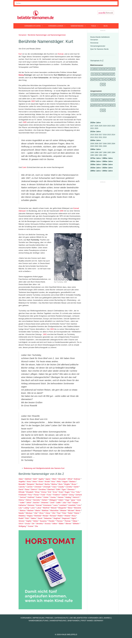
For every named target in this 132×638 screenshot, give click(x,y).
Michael (71, 510)
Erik (49, 492)
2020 (96, 128)
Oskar (47, 513)
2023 (109, 126)
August (65, 482)
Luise (33, 508)
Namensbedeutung (38, 621)
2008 (96, 144)
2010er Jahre (95, 132)
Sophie (28, 521)
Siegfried (56, 518)
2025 (100, 126)
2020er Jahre (95, 123)
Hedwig (68, 497)
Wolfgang (22, 526)
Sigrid (73, 518)
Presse (49, 618)
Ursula (27, 524)
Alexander (62, 479)
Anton (34, 482)
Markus (23, 510)
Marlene (30, 510)
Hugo (67, 500)
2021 (92, 128)
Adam (21, 479)
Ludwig (26, 508)
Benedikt (22, 484)
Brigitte (67, 484)
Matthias (45, 510)
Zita (36, 526)
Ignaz (73, 500)
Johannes (44, 503)
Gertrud (23, 497)
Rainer (76, 513)
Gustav (53, 497)
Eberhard (50, 489)
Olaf (35, 513)
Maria (70, 508)
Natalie (21, 513)
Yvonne (30, 526)
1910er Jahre (95, 168)
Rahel (70, 513)
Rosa (74, 516)
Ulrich (21, 524)
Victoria (47, 524)
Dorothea (42, 489)
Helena (21, 500)
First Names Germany (92, 621)
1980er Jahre (107, 158)
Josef (52, 503)
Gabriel (64, 495)
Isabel (21, 503)
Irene (79, 500)
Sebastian (47, 518)
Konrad (60, 54)
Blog (106, 26)
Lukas (39, 508)
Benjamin (30, 484)
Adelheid (28, 479)
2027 (92, 126)
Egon (64, 489)
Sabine (33, 518)
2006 (105, 144)
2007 (100, 144)
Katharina (22, 505)
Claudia (61, 487)
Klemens (31, 505)
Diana (27, 489)
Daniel (76, 487)
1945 (25, 122)
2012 (96, 137)
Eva (72, 492)
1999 (92, 152)
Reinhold (37, 516)
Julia (64, 503)
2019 (92, 135)
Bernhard (39, 484)
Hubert (60, 500)
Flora (30, 495)
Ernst (55, 492)
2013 (92, 137)
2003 (92, 146)
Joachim (36, 503)
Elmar (37, 492)
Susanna (43, 521)
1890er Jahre (95, 171)
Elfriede (21, 492)
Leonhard (62, 505)
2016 (105, 135)
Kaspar (75, 503)
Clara (54, 487)
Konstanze (47, 505)
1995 (109, 152)
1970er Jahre (95, 158)
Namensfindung (77, 26)
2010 (105, 137)
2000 (105, 146)
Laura (55, 505)
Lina (79, 505)
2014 (113, 135)
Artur (53, 482)
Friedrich (56, 495)
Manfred (46, 508)
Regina (29, 516)
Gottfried (30, 497)
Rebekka (22, 516)
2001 (100, 146)
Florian (36, 495)
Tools (93, 26)
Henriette (36, 500)
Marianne (77, 508)
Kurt (20, 54)
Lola (20, 508)
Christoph (46, 487)
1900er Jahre (107, 171)
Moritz (78, 510)
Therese (59, 521)
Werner (68, 524)
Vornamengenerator (97, 46)
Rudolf (21, 518)
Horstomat (94, 43)
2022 (113, 126)
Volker (54, 524)
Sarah (40, 518)
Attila (59, 482)
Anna (29, 482)
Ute (33, 524)
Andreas (77, 479)
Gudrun (39, 497)
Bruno (74, 484)
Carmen (30, 487)
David (21, 489)
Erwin (61, 492)
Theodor (51, 521)
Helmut (28, 500)
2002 (96, 146)
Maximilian (54, 510)
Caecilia (22, 487)
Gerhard (78, 495)
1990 (105, 155)
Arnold (47, 482)
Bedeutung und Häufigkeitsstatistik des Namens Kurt (44, 468)
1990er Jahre (95, 149)
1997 (100, 152)
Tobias (74, 521)
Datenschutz (61, 618)
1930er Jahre (95, 164)
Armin (40, 482)
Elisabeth (29, 492)
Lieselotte (72, 505)
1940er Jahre (107, 164)
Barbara (72, 482)
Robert (60, 516)
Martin (37, 510)
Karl (69, 503)
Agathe (41, 479)
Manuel (54, 508)
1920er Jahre (107, 168)
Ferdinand (22, 495)
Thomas (67, 521)
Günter (46, 497)
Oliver (41, 513)
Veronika (39, 524)
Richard (53, 516)
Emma (43, 492)
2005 (109, 144)
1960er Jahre (107, 161)
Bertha (47, 484)
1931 (45, 334)
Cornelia (69, 487)
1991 (100, 155)
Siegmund (66, 518)
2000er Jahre (95, 140)
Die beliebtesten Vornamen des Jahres (90, 618)
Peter (64, 513)
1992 (96, 155)
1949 (61, 211)
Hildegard (53, 500)
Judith (58, 503)
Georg (21, 75)
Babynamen (73, 621)
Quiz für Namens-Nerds (99, 49)
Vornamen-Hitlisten (32, 26)
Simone (21, 521)
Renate (45, 516)
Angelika (22, 482)
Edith (58, 489)
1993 (92, 155)
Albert (54, 479)
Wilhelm (76, 524)
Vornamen (22, 35)
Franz (49, 495)
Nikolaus (29, 513)
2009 (92, 144)
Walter (61, 524)
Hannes (61, 497)
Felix (78, 492)
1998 (96, 152)
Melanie (63, 510)
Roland (67, 516)
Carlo (24, 167)
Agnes (47, 479)
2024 (105, 126)
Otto (53, 513)
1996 (105, 152)
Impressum (38, 618)
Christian (37, 487)
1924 (52, 329)
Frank (43, 495)
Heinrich (76, 497)
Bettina (54, 484)
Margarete (62, 508)
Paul (58, 513)
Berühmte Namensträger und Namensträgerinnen (47, 35)
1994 (113, 152)
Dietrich (34, 489)
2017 (100, 135)
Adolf (35, 479)
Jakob (28, 503)
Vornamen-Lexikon (55, 26)
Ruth (27, 518)
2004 (113, 144)
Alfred (70, 479)
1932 (33, 101)
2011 (100, 137)
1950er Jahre (95, 161)
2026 (96, 126)
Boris (61, 484)
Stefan (35, 521)
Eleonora (71, 489)
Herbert (44, 500)
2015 (109, 135)
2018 (96, 135)
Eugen (67, 492)
